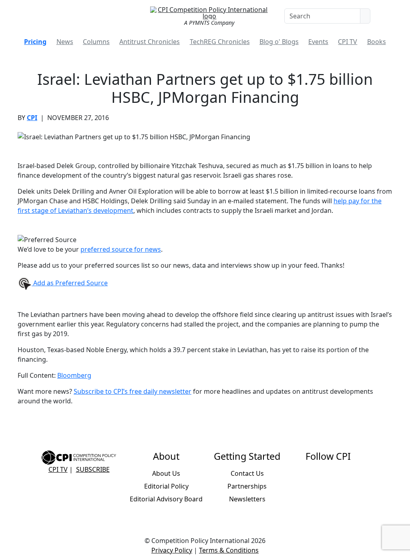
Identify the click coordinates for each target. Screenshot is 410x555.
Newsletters (247, 499)
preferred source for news (120, 249)
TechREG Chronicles (220, 41)
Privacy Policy (171, 550)
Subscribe (93, 469)
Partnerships (247, 486)
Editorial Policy (166, 486)
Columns (96, 41)
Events (318, 41)
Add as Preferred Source (70, 283)
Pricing (35, 41)
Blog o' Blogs (279, 41)
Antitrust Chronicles (149, 41)
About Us (166, 473)
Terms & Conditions (229, 550)
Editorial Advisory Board (166, 499)
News (64, 41)
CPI (32, 117)
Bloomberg (74, 375)
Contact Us (247, 473)
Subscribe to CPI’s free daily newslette (131, 391)
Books (376, 41)
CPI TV (347, 41)
